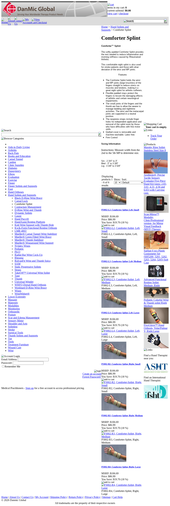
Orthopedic (14, 311)
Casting (12, 162)
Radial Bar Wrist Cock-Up (28, 254)
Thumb (18, 278)
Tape (17, 275)
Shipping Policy (58, 497)
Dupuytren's (14, 171)
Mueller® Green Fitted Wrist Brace (33, 236)
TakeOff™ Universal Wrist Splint (32, 272)
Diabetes (12, 168)
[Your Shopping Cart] (110, 4)
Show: (117, 179)
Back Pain (13, 153)
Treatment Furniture (18, 344)
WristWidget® (22, 293)
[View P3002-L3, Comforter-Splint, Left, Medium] (122, 282)
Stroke (11, 329)
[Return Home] (54, 15)
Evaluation (13, 177)
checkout (123, 13)
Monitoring (14, 308)
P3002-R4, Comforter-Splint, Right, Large (121, 467)
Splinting (12, 326)
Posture (12, 314)
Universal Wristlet (24, 281)
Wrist (10, 350)
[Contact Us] (18, 23)
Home (104, 26)
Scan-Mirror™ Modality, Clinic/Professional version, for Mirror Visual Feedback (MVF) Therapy (154, 222)
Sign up (30, 388)
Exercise (12, 180)
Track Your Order (156, 137)
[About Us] (11, 23)
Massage (12, 299)
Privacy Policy (92, 497)
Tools (11, 341)
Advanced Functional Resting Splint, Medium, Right (155, 282)
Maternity (13, 302)
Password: (6, 362)
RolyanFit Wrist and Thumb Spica (32, 260)
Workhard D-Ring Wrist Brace (31, 287)
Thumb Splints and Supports (23, 335)
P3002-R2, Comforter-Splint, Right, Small (120, 364)
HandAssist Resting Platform (30, 222)
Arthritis (12, 150)
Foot (10, 189)
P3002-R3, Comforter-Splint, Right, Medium (122, 415)
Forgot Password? (91, 376)
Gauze (18, 216)
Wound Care (14, 347)
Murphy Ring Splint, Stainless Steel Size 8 (155, 149)
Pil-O (17, 251)
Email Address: (9, 359)
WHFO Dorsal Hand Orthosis (30, 284)
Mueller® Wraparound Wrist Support (34, 242)
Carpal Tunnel (15, 159)
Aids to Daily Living (19, 147)
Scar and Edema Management (23, 317)
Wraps (18, 290)
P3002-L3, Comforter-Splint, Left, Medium (121, 261)
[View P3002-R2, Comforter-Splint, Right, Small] (122, 385)
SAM (17, 263)
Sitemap (106, 497)
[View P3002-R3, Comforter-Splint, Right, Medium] (122, 436)
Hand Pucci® (22, 219)
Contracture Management (28, 207)
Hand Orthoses (16, 192)
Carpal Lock (21, 201)
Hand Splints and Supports (22, 195)
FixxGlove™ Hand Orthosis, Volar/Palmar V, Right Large (156, 328)
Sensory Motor (16, 320)
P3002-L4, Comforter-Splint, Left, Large (120, 312)
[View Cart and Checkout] (39, 22)
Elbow (11, 174)
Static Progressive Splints (28, 266)
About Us (14, 497)
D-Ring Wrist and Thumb (28, 210)
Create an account (92, 373)
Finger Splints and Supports (22, 186)
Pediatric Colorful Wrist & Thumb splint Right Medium (156, 302)
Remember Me (12, 366)
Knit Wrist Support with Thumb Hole (34, 225)
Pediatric (19, 248)
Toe (10, 338)
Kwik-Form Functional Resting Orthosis (36, 227)
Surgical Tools (15, 332)
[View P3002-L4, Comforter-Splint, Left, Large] (122, 333)
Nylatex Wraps (22, 245)
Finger (11, 183)
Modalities (13, 305)
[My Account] (27, 22)
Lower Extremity (17, 296)
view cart (112, 13)
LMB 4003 (20, 230)
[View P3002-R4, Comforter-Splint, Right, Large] (122, 488)
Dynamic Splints (23, 213)
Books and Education (19, 156)
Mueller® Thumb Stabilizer (29, 239)
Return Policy (76, 497)
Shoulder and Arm (17, 323)
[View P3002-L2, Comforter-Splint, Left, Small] (122, 231)
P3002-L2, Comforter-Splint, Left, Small (120, 210)
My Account (41, 497)
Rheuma (19, 257)
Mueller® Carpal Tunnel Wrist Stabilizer (36, 233)
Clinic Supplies (16, 165)
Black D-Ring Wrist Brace (28, 198)
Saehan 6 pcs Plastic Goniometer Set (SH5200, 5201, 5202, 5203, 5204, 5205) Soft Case (156, 256)
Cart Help (117, 497)
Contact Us (27, 497)
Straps (18, 269)
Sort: (124, 179)
